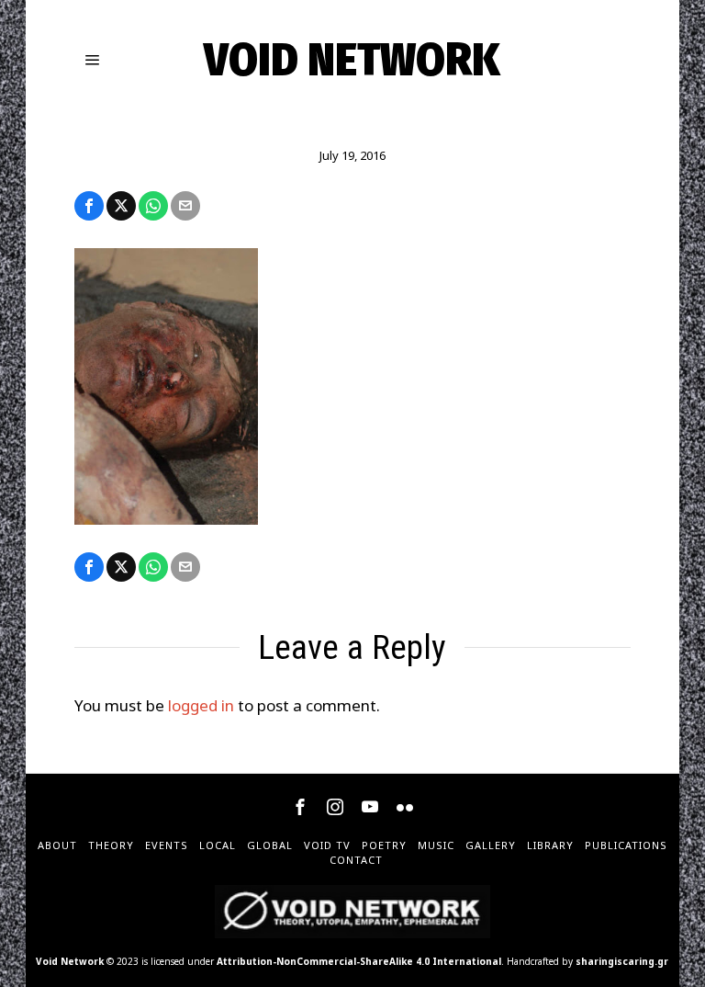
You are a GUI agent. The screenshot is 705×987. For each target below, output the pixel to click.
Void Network (70, 961)
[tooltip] (89, 206)
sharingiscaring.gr (622, 961)
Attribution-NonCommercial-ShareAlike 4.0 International (359, 961)
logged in (201, 705)
